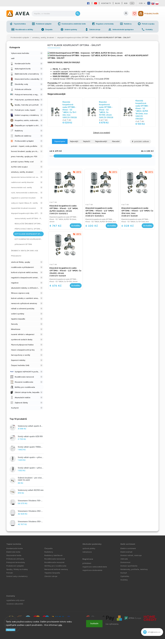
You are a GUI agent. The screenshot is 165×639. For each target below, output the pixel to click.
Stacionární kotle (13, 555)
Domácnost (125, 562)
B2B (125, 3)
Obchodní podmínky (92, 544)
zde (60, 625)
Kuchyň (124, 573)
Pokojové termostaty (15, 562)
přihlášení (86, 563)
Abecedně (115, 141)
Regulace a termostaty (103, 23)
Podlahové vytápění (41, 23)
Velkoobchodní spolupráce (120, 29)
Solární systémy (68, 29)
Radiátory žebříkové (53, 555)
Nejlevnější (74, 141)
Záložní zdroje (92, 29)
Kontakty (106, 3)
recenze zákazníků (14, 604)
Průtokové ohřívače (15, 559)
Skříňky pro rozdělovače (55, 566)
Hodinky (124, 580)
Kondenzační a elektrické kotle (71, 23)
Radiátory (125, 23)
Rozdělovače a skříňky (22, 29)
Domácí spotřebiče (129, 566)
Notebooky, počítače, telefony (134, 569)
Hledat (77, 13)
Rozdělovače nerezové (54, 559)
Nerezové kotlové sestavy (56, 569)
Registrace (87, 559)
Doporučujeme (59, 141)
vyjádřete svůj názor (15, 600)
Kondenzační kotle (14, 548)
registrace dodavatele (92, 570)
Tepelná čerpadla (52, 573)
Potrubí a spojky (146, 23)
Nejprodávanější (101, 141)
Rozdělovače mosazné (54, 562)
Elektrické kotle (13, 552)
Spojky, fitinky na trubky (17, 569)
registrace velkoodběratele (94, 567)
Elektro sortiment (128, 548)
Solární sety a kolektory (17, 576)
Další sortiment (128, 544)
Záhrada (124, 559)
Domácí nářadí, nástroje (131, 555)
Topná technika (18, 23)
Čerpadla (46, 29)
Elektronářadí (126, 552)
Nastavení (10, 630)
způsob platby (88, 548)
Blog (117, 3)
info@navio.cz (152, 632)
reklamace (87, 552)
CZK (141, 3)
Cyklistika (125, 576)
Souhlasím (94, 623)
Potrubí (9, 573)
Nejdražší (86, 141)
